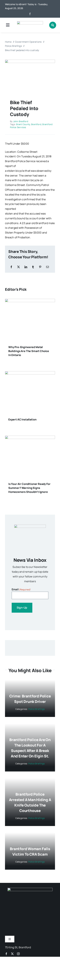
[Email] (47, 267)
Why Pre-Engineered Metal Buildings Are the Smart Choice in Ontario (28, 351)
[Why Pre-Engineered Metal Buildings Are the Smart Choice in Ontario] (30, 301)
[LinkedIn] (26, 267)
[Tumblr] (33, 267)
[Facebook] (11, 267)
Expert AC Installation (22, 419)
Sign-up (22, 607)
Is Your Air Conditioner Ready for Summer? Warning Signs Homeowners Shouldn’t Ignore (29, 488)
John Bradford (20, 121)
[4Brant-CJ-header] (30, 22)
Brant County (23, 124)
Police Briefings (36, 709)
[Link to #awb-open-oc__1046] (52, 25)
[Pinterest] (40, 267)
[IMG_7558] (30, 61)
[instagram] (18, 953)
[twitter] (12, 953)
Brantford (36, 124)
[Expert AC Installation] (30, 373)
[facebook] (30, 14)
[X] (19, 267)
